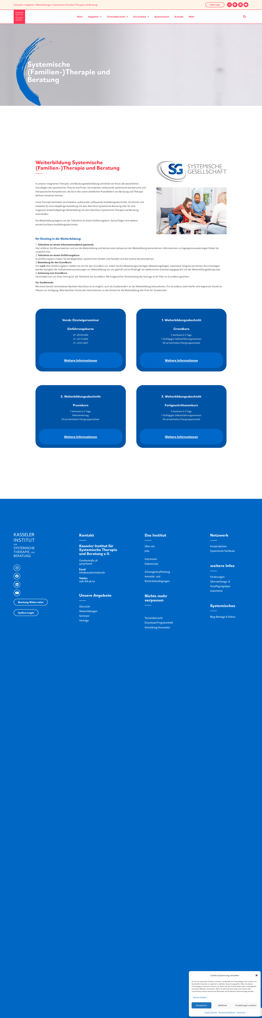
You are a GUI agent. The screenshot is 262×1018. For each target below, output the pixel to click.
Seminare (84, 615)
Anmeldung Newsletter (157, 627)
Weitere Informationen (80, 360)
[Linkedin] (240, 4)
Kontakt (179, 16)
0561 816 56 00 (87, 581)
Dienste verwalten (200, 997)
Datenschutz (151, 563)
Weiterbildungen (43, 4)
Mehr (191, 16)
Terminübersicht (116, 16)
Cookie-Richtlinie (210, 1012)
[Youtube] (246, 4)
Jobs (147, 551)
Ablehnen (222, 1005)
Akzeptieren (201, 1005)
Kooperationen (218, 546)
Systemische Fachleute (222, 551)
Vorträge (84, 620)
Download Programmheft (159, 622)
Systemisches (161, 16)
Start (80, 16)
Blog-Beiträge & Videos (222, 616)
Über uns (150, 546)
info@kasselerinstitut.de (92, 572)
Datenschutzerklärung (226, 1012)
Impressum (241, 1012)
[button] (256, 975)
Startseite (18, 4)
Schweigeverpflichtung (157, 571)
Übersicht (84, 606)
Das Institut (139, 16)
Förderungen (217, 576)
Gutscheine (216, 590)
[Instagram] (229, 4)
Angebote (29, 4)
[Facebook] (235, 4)
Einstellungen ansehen (245, 1005)
